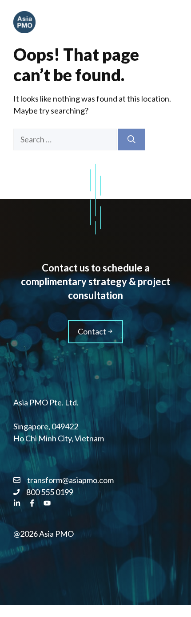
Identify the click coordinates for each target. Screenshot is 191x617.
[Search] (131, 139)
